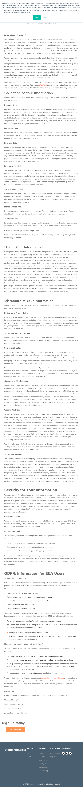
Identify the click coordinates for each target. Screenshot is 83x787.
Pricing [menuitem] (29, 753)
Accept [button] (37, 17)
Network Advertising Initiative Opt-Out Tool (47, 437)
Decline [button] (46, 17)
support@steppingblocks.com (41, 551)
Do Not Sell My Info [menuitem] (43, 767)
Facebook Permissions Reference (27, 184)
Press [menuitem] (40, 753)
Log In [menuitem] (52, 757)
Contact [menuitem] (41, 757)
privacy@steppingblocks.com (52, 678)
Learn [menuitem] (29, 757)
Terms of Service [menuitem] (43, 760)
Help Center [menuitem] (55, 753)
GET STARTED (15, 729)
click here (43, 85)
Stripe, (22, 158)
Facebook (37, 170)
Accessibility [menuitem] (43, 771)
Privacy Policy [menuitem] (43, 764)
